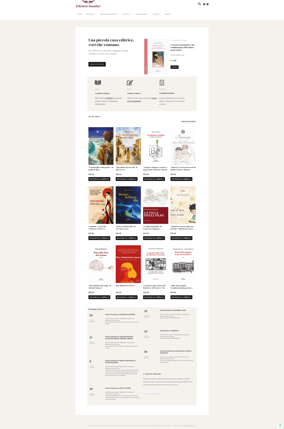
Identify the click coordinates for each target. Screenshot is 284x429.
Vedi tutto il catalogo (188, 121)
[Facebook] (204, 4)
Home (80, 14)
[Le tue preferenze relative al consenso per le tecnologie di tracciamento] (280, 425)
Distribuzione (141, 14)
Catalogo (126, 14)
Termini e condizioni (123, 425)
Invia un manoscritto (108, 14)
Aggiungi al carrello (99, 179)
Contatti (156, 14)
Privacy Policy (112, 425)
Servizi (167, 14)
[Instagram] (208, 4)
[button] (199, 4)
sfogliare (109, 98)
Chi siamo (90, 14)
